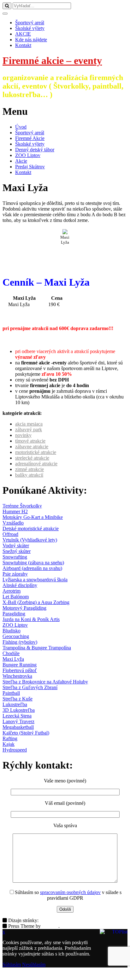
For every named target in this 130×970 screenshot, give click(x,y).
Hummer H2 (15, 511)
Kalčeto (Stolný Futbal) (26, 732)
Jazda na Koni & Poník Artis (31, 619)
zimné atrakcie (29, 469)
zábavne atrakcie (31, 446)
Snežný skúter (17, 551)
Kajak (9, 744)
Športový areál (29, 22)
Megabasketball (18, 727)
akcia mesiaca (29, 424)
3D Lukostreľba (19, 710)
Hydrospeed (15, 749)
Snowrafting (15, 557)
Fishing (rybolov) (20, 642)
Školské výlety (29, 28)
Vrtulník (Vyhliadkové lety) (30, 540)
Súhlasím (12, 964)
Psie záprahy (15, 574)
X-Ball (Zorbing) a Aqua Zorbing (36, 602)
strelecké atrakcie (32, 458)
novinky (23, 435)
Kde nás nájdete (31, 39)
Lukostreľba (15, 704)
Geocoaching (16, 636)
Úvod (21, 127)
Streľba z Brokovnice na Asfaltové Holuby (45, 681)
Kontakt (23, 45)
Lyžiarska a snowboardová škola (35, 579)
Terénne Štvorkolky (22, 505)
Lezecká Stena (17, 715)
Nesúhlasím (33, 964)
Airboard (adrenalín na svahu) (32, 568)
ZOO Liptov (27, 155)
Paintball (11, 693)
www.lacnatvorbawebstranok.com (74, 920)
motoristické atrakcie (35, 452)
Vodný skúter (16, 545)
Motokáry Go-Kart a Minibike (33, 517)
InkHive (50, 926)
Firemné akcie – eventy (52, 60)
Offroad (10, 534)
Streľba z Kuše (17, 698)
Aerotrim (12, 591)
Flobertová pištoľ (20, 670)
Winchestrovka (17, 676)
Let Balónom (16, 596)
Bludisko (12, 630)
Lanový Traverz (18, 721)
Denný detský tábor (34, 149)
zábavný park (28, 429)
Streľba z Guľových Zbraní (30, 687)
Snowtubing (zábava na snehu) (33, 562)
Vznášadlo (13, 523)
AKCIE (23, 34)
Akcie (21, 161)
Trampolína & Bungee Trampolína (37, 647)
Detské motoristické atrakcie (31, 528)
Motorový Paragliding (24, 608)
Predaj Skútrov (30, 166)
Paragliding (14, 613)
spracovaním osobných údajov (70, 892)
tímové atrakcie (30, 441)
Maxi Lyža (13, 659)
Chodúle (11, 653)
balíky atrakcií (29, 475)
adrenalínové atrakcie (36, 463)
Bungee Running (20, 664)
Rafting (10, 738)
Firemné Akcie (29, 138)
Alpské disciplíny (20, 585)
